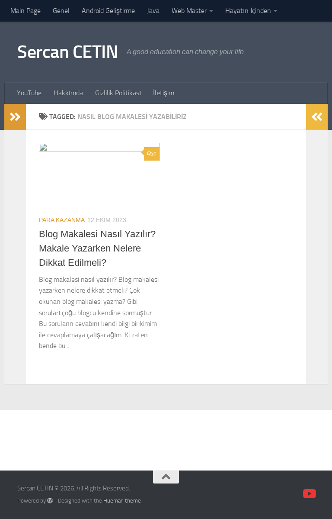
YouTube (29, 93)
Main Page (25, 10)
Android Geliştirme (108, 10)
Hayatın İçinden (248, 10)
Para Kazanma (62, 219)
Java (153, 10)
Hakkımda (68, 93)
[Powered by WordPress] (50, 500)
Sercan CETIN (67, 52)
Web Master (189, 10)
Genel (61, 10)
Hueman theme (122, 500)
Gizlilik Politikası (118, 93)
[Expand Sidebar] (15, 117)
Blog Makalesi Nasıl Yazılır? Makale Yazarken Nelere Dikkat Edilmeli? (97, 248)
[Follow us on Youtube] (309, 494)
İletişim (163, 93)
